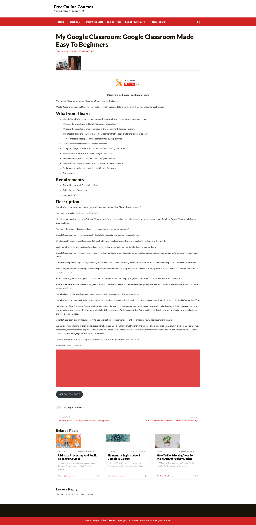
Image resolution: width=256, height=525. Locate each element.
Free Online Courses (73, 6)
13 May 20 (160, 451)
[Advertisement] (128, 368)
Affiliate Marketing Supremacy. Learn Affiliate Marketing (171, 420)
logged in (72, 494)
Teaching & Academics (73, 407)
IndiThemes (109, 520)
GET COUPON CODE (69, 394)
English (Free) (114, 22)
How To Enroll (159, 22)
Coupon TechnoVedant (82, 51)
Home (61, 22)
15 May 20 (61, 451)
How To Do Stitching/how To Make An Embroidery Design (175, 457)
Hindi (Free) (74, 22)
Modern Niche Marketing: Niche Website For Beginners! (84, 420)
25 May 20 (111, 451)
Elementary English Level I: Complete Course (124, 457)
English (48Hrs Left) (135, 22)
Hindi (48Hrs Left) (94, 22)
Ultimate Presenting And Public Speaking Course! (77, 457)
